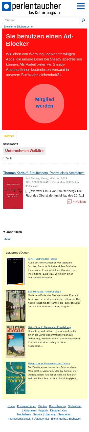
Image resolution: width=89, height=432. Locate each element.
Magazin (43, 410)
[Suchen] (83, 20)
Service (37, 414)
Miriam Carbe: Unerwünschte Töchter (49, 363)
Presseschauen (26, 406)
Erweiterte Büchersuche (18, 26)
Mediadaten (24, 414)
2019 (7, 238)
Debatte (55, 410)
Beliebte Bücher (17, 252)
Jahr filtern (14, 232)
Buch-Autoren (57, 406)
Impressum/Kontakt (19, 418)
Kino (64, 410)
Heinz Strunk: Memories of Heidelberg (49, 327)
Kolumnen (30, 410)
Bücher (9, 136)
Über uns (50, 414)
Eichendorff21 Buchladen (66, 418)
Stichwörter (75, 406)
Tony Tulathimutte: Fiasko (42, 259)
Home (11, 406)
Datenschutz (42, 418)
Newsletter (64, 414)
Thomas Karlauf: (44, 173)
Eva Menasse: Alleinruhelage (44, 291)
